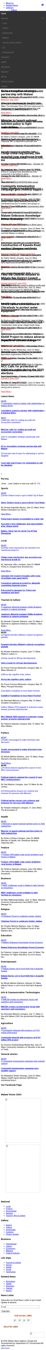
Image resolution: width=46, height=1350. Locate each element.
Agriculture (10, 1281)
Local (8, 1206)
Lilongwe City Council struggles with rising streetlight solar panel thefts (20, 577)
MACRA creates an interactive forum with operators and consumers (20, 1008)
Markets (9, 1251)
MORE (3, 401)
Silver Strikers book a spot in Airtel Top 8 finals (23, 503)
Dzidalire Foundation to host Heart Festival (21, 696)
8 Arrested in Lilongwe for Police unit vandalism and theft (18, 591)
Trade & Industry (13, 1253)
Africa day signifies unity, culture (16, 679)
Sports (9, 1265)
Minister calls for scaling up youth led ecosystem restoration (18, 430)
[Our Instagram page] (21, 1322)
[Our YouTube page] (29, 1322)
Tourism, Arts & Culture (15, 1216)
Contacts (9, 1232)
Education (10, 1286)
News (3, 418)
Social (8, 1269)
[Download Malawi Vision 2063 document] (37, 1337)
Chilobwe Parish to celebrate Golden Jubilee (21, 921)
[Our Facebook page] (16, 1322)
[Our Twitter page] (25, 1322)
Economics (10, 1248)
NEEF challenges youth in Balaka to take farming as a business (19, 894)
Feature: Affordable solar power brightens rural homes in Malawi (21, 863)
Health (8, 1267)
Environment (11, 1211)
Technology (11, 1272)
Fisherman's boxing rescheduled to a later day (22, 519)
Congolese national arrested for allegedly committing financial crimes (20, 584)
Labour (9, 1246)
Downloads (11, 1230)
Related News (12, 5)
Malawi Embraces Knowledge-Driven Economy (22, 947)
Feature (9, 1288)
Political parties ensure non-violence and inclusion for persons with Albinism (20, 801)
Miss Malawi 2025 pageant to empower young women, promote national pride (22, 718)
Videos (14, 10)
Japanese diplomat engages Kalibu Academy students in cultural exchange (21, 615)
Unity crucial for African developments (19, 663)
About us (9, 3)
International (11, 1244)
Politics (9, 1209)
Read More (6, 113)
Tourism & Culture (13, 1262)
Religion (9, 1213)
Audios (9, 1225)
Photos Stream (12, 1234)
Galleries (9, 8)
